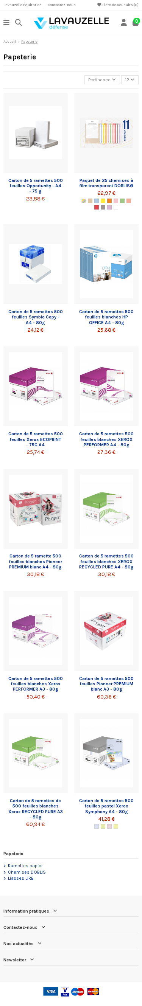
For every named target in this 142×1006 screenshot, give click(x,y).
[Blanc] (116, 207)
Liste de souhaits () (120, 5)
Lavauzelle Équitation (22, 5)
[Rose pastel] (109, 826)
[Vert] (122, 201)
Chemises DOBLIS (27, 872)
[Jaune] (103, 201)
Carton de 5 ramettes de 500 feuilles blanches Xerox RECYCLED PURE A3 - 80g (35, 809)
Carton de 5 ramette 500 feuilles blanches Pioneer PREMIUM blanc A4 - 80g (35, 561)
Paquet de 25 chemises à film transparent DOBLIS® (106, 183)
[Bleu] (96, 201)
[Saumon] (128, 201)
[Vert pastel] (103, 826)
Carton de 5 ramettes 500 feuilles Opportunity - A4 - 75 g (35, 186)
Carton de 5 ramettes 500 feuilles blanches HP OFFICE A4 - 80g (106, 317)
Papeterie (13, 853)
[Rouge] (96, 207)
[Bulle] (90, 201)
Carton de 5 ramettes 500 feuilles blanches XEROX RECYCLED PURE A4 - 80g (106, 561)
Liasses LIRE (21, 878)
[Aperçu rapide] (45, 170)
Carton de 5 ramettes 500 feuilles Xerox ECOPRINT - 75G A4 (35, 439)
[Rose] (116, 201)
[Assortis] (83, 201)
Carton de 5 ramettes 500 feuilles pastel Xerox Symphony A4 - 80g (106, 806)
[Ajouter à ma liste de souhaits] (26, 170)
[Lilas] (109, 207)
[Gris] (103, 207)
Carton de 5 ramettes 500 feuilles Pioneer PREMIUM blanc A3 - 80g (106, 684)
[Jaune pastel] (116, 826)
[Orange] (109, 201)
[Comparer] (35, 170)
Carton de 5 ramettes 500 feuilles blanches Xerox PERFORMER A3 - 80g (35, 684)
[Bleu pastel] (96, 826)
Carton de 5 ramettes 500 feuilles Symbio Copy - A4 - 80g (35, 317)
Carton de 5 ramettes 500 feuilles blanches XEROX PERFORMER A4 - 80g (106, 439)
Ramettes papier (25, 865)
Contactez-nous (62, 5)
